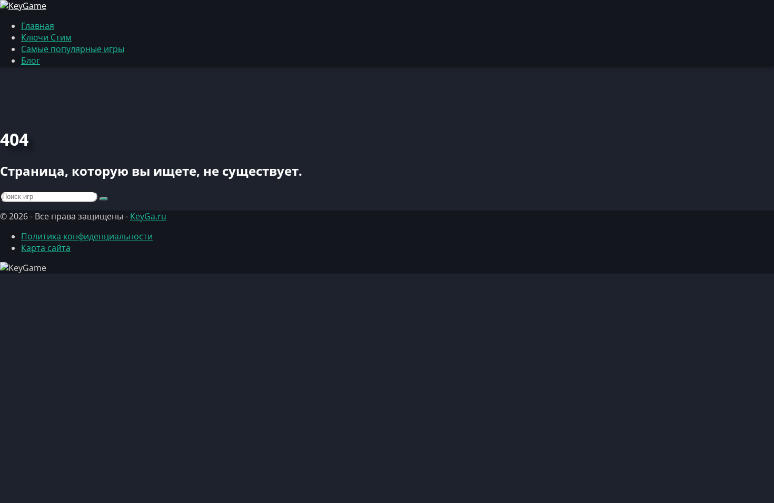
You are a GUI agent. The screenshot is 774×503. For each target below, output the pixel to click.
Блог (30, 60)
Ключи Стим (46, 37)
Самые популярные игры (72, 49)
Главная (37, 26)
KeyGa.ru (148, 216)
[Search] (104, 198)
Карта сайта (46, 248)
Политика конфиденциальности (87, 236)
